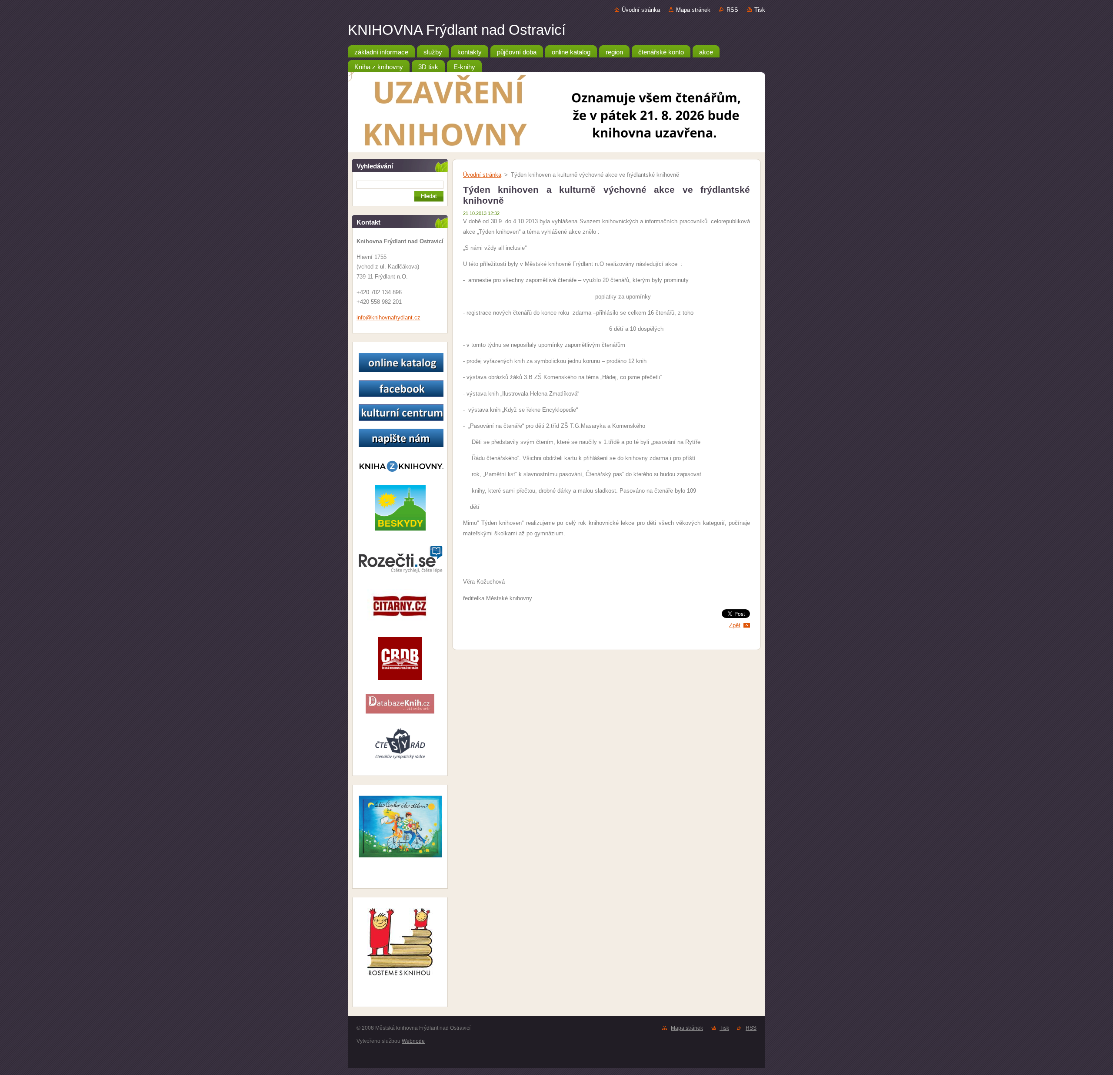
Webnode (413, 1041)
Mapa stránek (693, 10)
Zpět (734, 625)
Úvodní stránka (641, 10)
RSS (732, 10)
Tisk (759, 10)
